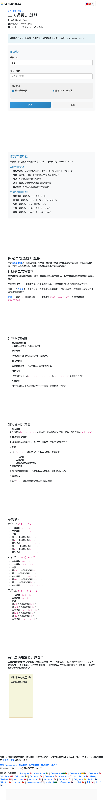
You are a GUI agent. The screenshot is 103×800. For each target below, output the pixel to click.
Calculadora (56, 773)
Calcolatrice (39, 773)
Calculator (93, 773)
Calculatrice (79, 776)
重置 (73, 104)
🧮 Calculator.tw (11, 3)
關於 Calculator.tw (8, 765)
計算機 (78, 782)
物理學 (20, 289)
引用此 (13, 27)
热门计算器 (34, 765)
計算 (30, 104)
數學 (14, 11)
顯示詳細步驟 (21, 90)
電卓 (89, 782)
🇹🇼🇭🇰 (88, 4)
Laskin (91, 779)
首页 (9, 11)
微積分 (20, 11)
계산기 (98, 782)
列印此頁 (14, 23)
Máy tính (4, 782)
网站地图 (45, 765)
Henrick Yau (21, 20)
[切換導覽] (98, 3)
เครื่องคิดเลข (64, 782)
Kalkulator (18, 779)
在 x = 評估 (15, 71)
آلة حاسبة (50, 782)
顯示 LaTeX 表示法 (63, 90)
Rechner (17, 782)
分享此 (39, 27)
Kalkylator (78, 779)
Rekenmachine (34, 782)
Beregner (24, 773)
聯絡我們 (23, 765)
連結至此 (26, 27)
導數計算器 (17, 263)
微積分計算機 (9, 760)
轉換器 (54, 765)
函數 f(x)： (15, 57)
